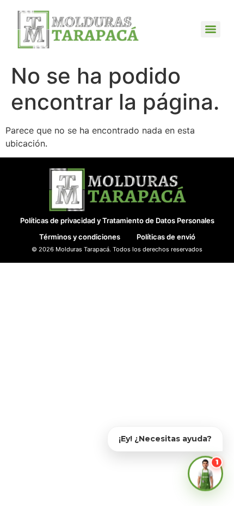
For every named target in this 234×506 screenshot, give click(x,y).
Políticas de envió (166, 236)
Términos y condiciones (79, 236)
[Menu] (210, 29)
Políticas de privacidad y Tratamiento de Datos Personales (117, 220)
